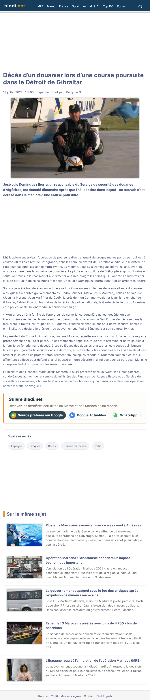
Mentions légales (71, 696)
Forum (121, 6)
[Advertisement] (75, 42)
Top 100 (108, 6)
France (63, 6)
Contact (89, 696)
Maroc (51, 6)
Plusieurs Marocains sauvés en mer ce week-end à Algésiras (93, 525)
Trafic (97, 446)
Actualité (89, 6)
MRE (40, 6)
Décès (52, 446)
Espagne (43, 92)
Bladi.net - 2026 (48, 696)
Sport (75, 6)
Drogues (35, 446)
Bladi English (104, 696)
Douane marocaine (75, 446)
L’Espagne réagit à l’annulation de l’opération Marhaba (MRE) (93, 660)
